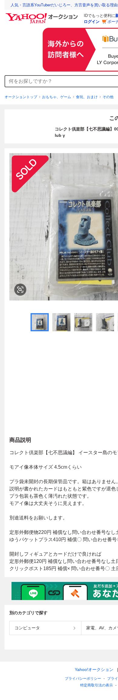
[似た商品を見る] (20, 290)
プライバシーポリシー (83, 678)
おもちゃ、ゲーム (56, 97)
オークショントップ (21, 97)
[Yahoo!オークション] (43, 15)
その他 (108, 97)
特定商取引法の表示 (96, 685)
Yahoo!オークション (94, 669)
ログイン (92, 21)
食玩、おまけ (87, 97)
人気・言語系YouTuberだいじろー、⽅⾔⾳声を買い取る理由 (64, 5)
